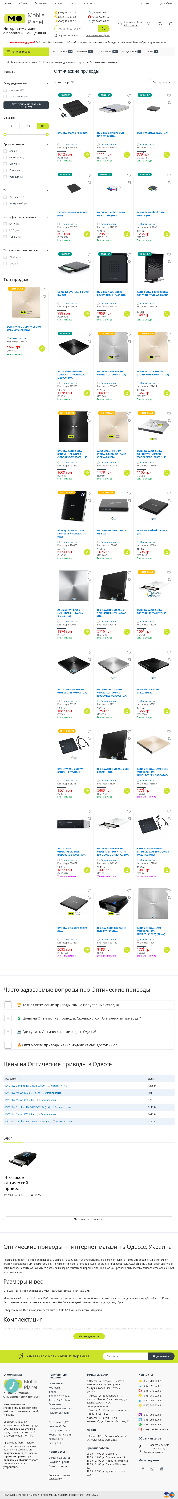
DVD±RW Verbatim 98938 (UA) (152, 532)
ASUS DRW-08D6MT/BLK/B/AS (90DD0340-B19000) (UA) (71, 851)
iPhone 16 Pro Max (59, 1400)
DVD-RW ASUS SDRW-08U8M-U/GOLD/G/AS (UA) (24, 328)
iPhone (52, 1391)
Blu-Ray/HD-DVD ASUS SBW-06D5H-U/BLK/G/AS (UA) (72, 533)
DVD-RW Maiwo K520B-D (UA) (72, 214)
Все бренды (55, 1443)
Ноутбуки (54, 1387)
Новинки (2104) (57, 1426)
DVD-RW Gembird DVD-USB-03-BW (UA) (111, 214)
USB (14, 230)
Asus (14, 151)
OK (42, 126)
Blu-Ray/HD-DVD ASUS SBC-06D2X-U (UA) (113, 770)
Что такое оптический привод (16, 1182)
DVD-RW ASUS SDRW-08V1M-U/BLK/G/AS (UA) (112, 293)
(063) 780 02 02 (67, 21)
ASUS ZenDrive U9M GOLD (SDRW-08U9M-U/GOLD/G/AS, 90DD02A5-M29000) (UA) (152, 772)
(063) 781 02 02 (67, 12)
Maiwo (14, 164)
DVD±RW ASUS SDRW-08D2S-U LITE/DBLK (70, 770)
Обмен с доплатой (59, 1457)
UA (147, 3)
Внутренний (18, 203)
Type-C (15, 237)
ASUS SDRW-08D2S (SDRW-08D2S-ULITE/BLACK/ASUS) (153, 293)
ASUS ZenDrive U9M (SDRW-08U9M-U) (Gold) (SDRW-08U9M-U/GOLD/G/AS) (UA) (111, 454)
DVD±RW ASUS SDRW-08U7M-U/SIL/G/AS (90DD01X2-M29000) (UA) (112, 692)
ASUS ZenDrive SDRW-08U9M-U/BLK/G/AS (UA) (72, 691)
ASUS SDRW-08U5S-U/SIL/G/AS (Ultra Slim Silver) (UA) (70, 613)
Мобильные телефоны (98, 35)
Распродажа (62, 51)
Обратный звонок (68, 35)
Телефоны (54, 1404)
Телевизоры (55, 1383)
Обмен (23, 3)
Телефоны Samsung (60, 1408)
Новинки (84, 51)
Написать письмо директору (159, 1446)
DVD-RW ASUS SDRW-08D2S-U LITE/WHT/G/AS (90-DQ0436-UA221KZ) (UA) (113, 851)
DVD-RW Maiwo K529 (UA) (72, 132)
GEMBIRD (16, 157)
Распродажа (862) (59, 1422)
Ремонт (43, 3)
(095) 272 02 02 (101, 17)
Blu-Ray (15, 257)
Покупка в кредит (58, 1462)
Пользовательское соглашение (59, 1476)
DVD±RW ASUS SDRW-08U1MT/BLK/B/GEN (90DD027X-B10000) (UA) (151, 454)
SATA (14, 224)
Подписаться (161, 1356)
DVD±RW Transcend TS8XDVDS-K (148, 691)
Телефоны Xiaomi (58, 1412)
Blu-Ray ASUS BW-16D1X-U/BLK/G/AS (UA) (112, 929)
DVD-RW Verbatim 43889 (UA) (72, 929)
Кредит (59, 3)
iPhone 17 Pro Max (59, 1396)
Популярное (131, 51)
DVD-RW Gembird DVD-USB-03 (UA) (151, 214)
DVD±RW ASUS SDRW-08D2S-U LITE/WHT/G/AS (152, 611)
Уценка (151, 51)
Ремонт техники (58, 1466)
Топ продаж (107, 51)
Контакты (89, 3)
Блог (73, 3)
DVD (14, 263)
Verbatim (16, 177)
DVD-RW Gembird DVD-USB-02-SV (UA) (111, 134)
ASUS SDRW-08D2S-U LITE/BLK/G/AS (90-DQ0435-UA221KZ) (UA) (153, 851)
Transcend (16, 170)
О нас (8, 3)
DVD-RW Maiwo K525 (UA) (152, 132)
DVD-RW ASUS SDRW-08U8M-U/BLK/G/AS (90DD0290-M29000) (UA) (72, 454)
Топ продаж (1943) (59, 1430)
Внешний (16, 197)
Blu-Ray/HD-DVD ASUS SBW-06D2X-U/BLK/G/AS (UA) (111, 613)
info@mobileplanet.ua (155, 1429)
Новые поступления (60, 1434)
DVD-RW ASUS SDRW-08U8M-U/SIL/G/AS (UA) (111, 373)
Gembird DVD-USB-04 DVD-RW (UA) (73, 293)
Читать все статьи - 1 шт (89, 1219)
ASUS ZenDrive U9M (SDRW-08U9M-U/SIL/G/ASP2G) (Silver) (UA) (151, 931)
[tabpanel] (23, 1175)
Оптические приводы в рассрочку (26, 105)
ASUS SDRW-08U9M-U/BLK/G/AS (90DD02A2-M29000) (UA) (71, 374)
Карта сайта (55, 1438)
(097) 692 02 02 (101, 12)
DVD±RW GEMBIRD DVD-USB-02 (111, 532)
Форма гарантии (153, 1452)
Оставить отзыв (18, 338)
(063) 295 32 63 (67, 17)
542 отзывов (130, 25)
